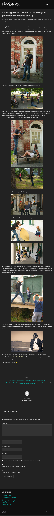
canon (14, 380)
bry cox (11, 380)
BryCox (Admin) (8, 19)
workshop (32, 383)
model (38, 380)
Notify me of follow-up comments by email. (13, 466)
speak (43, 382)
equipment (19, 380)
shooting (39, 382)
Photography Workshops (36, 19)
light (35, 380)
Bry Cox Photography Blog (22, 19)
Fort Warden (28, 380)
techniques (47, 382)
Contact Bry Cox (6, 504)
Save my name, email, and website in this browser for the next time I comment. (22, 460)
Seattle (27, 382)
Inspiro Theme (42, 511)
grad (32, 380)
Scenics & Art (5, 499)
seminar (31, 382)
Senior (35, 382)
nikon (41, 380)
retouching (22, 382)
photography (16, 382)
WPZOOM (49, 511)
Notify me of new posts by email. (11, 472)
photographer (9, 382)
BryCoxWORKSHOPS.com (18, 356)
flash (23, 380)
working (28, 383)
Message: (4, 423)
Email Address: (6, 446)
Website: (4, 453)
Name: (4, 439)
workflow (23, 383)
